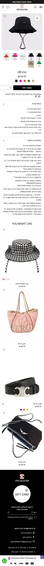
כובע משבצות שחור (22, 283)
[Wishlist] (7, 7)
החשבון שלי (32, 547)
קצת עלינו (23, 547)
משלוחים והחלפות (34, 140)
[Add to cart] (3, 403)
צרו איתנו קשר (12, 547)
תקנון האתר (15, 552)
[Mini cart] (3, 7)
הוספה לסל (27, 87)
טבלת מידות (36, 103)
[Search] (35, 7)
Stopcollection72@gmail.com (21, 541)
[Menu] (40, 7)
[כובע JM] (35, 96)
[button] (4, 16)
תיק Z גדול (22, 462)
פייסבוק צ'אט (27, 537)
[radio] (33, 81)
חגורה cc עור (37, 403)
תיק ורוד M (22, 343)
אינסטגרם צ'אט (26, 533)
